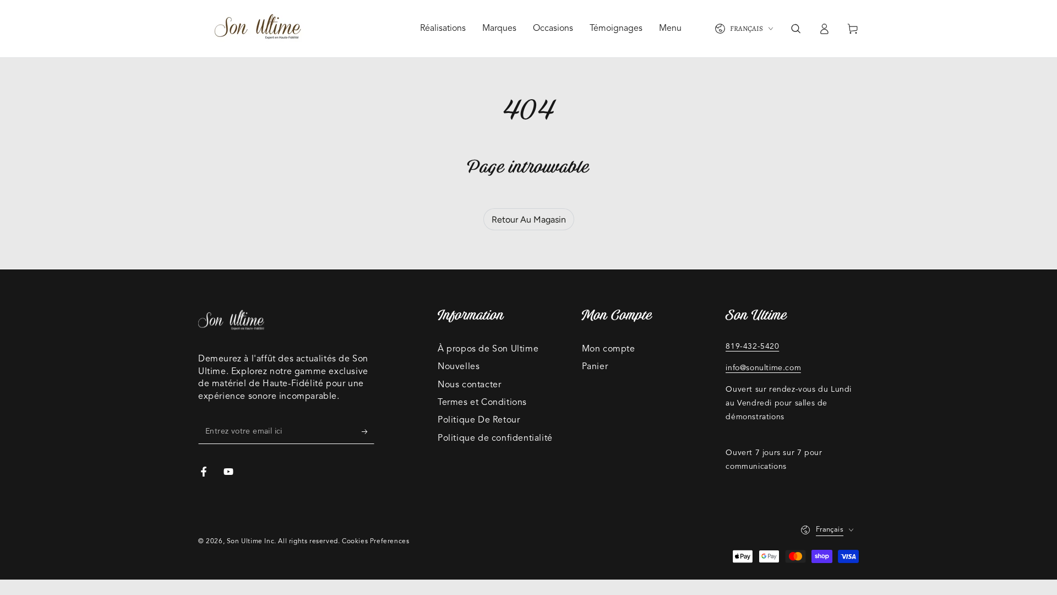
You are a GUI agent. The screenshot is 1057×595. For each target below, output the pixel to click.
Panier (595, 367)
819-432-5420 (752, 346)
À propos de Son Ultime (488, 349)
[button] (795, 29)
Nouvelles (459, 367)
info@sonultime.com (763, 368)
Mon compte (608, 349)
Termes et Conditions (482, 402)
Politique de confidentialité (495, 438)
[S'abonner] (368, 431)
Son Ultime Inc (250, 541)
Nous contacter (469, 385)
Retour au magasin (529, 219)
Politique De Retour (479, 420)
